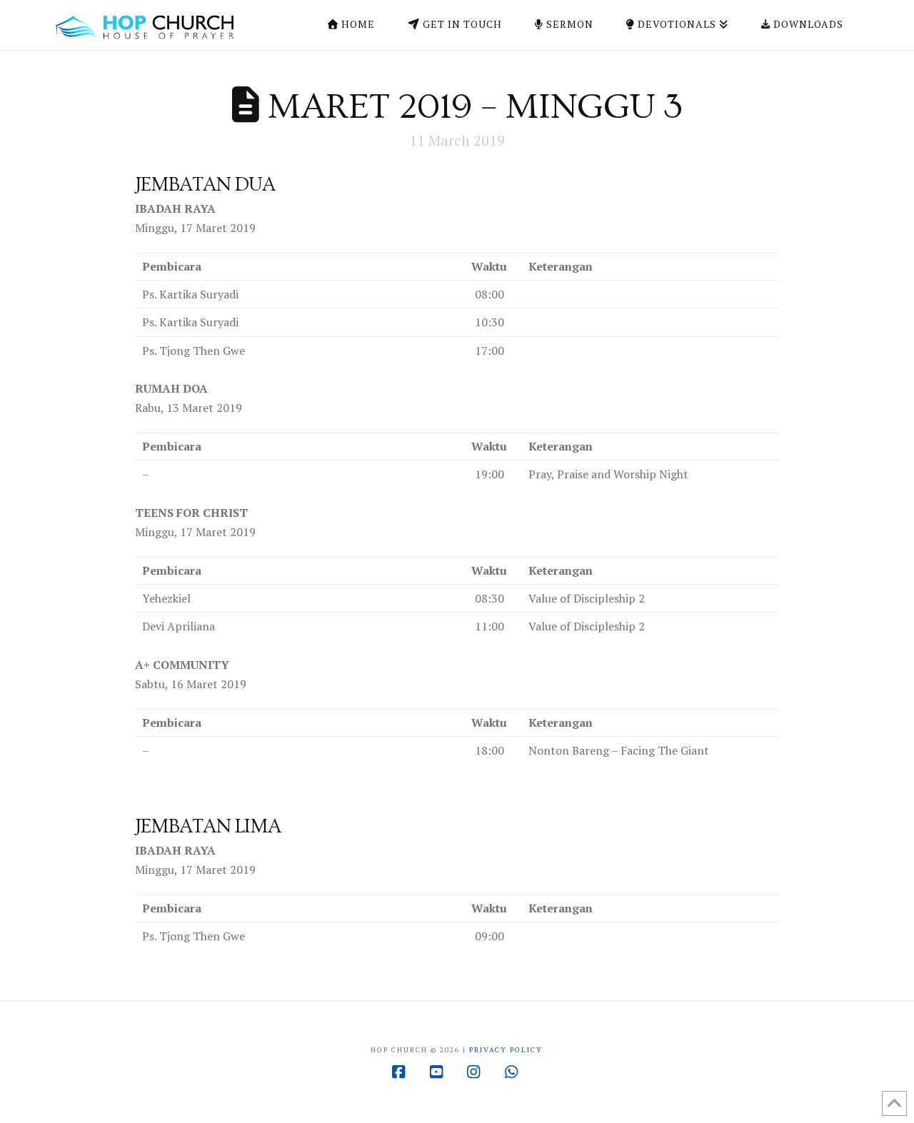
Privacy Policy (506, 1049)
